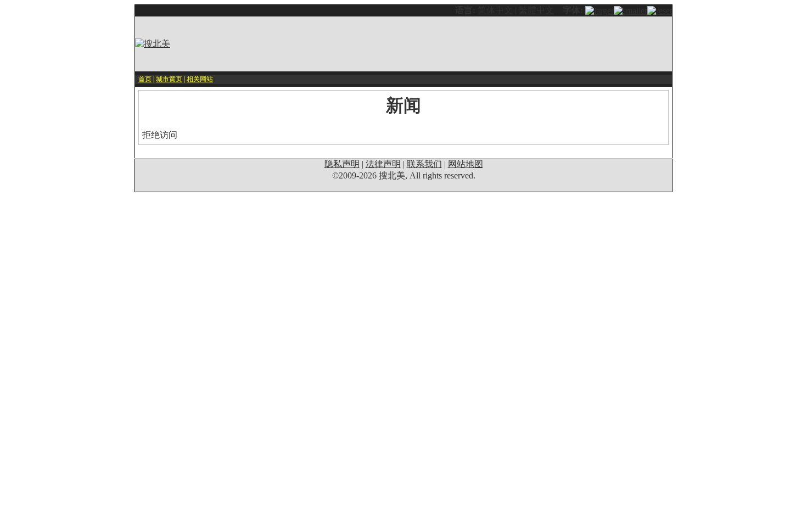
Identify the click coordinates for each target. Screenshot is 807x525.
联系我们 (424, 164)
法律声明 (383, 164)
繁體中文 (536, 10)
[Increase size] (599, 10)
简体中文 (495, 10)
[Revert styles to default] (659, 10)
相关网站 (200, 79)
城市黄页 (169, 79)
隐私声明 (342, 164)
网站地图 (465, 164)
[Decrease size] (630, 10)
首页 (145, 79)
